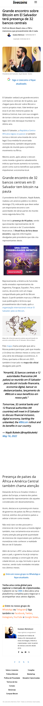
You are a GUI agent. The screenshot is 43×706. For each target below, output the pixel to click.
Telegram (21, 609)
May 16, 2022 (9, 436)
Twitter (28, 613)
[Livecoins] (20, 2)
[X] (29, 652)
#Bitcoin (23, 422)
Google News (31, 617)
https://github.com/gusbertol (27, 632)
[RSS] (23, 662)
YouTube (18, 617)
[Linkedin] (22, 652)
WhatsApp (7, 609)
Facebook (19, 613)
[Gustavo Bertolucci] (9, 35)
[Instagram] (19, 662)
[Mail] (25, 652)
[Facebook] (18, 652)
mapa (9, 346)
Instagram (7, 617)
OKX (20, 590)
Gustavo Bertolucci (18, 35)
